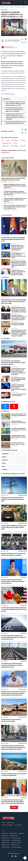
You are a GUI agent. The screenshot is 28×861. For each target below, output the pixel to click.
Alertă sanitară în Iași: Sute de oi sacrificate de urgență (11, 720)
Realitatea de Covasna (6, 838)
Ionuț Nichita (23, 577)
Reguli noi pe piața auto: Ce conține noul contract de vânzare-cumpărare (13, 554)
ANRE (8, 140)
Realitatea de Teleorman (16, 847)
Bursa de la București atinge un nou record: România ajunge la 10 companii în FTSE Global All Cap (13, 637)
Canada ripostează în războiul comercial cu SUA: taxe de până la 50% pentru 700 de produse (14, 609)
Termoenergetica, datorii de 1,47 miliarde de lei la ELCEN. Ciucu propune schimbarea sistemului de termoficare (15, 116)
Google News (5, 152)
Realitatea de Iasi (14, 40)
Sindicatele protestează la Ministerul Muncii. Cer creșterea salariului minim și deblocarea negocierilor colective (13, 747)
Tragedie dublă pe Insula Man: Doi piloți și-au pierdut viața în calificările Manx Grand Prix (15, 200)
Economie (11, 7)
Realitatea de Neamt (6, 847)
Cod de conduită (18, 825)
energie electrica (6, 143)
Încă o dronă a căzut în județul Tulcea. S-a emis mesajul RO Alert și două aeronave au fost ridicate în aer (15, 207)
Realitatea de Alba (5, 842)
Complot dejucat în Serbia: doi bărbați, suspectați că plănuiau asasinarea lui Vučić (13, 239)
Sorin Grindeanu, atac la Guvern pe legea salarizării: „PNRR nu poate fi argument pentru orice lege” (15, 103)
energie (23, 140)
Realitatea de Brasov (16, 840)
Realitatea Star (22, 833)
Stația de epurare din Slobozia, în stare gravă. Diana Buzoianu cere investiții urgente (18, 247)
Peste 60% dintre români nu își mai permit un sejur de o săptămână (14, 774)
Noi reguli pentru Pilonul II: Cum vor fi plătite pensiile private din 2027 (15, 122)
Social (5, 189)
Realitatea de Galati (6, 844)
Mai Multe (14, 807)
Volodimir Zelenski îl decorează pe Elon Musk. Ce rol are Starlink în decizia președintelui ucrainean (18, 317)
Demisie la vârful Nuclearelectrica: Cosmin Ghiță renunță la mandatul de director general (12, 581)
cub (3, 140)
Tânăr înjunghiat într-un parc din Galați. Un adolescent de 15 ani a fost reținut (18, 255)
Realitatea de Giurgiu (17, 838)
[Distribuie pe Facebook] (25, 39)
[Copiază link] (22, 39)
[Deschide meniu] (25, 3)
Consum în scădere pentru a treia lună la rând (18, 394)
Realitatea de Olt (5, 835)
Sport (5, 195)
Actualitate (4, 182)
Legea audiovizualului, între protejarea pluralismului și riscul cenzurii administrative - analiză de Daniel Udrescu (13, 180)
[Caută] (21, 2)
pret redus (23, 146)
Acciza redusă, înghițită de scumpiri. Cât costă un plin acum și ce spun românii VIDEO (13, 527)
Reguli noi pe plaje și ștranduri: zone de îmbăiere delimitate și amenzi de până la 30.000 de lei (15, 186)
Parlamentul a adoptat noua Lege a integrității (17, 323)
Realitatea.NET (5, 833)
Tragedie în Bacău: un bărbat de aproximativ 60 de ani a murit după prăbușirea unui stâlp (18, 272)
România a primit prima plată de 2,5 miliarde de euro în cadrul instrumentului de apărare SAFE (18, 387)
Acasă (4, 7)
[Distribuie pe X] (25, 42)
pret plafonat (15, 140)
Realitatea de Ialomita (6, 840)
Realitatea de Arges (14, 835)
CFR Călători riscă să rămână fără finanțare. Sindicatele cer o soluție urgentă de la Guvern (11, 665)
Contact (3, 822)
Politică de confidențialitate (7, 825)
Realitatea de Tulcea (15, 844)
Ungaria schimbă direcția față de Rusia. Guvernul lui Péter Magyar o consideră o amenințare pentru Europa (18, 310)
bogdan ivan (5, 146)
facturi (15, 143)
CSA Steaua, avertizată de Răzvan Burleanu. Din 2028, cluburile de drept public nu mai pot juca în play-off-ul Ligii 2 (18, 264)
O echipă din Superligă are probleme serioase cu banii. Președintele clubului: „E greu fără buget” (15, 193)
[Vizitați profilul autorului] (2, 40)
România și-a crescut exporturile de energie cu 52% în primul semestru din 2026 (12, 499)
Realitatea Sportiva (13, 833)
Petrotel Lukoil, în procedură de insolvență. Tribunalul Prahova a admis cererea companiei (14, 109)
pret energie (14, 146)
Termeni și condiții (10, 822)
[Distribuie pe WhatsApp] (22, 42)
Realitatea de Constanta (16, 842)
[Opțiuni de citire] (25, 858)
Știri (7, 7)
